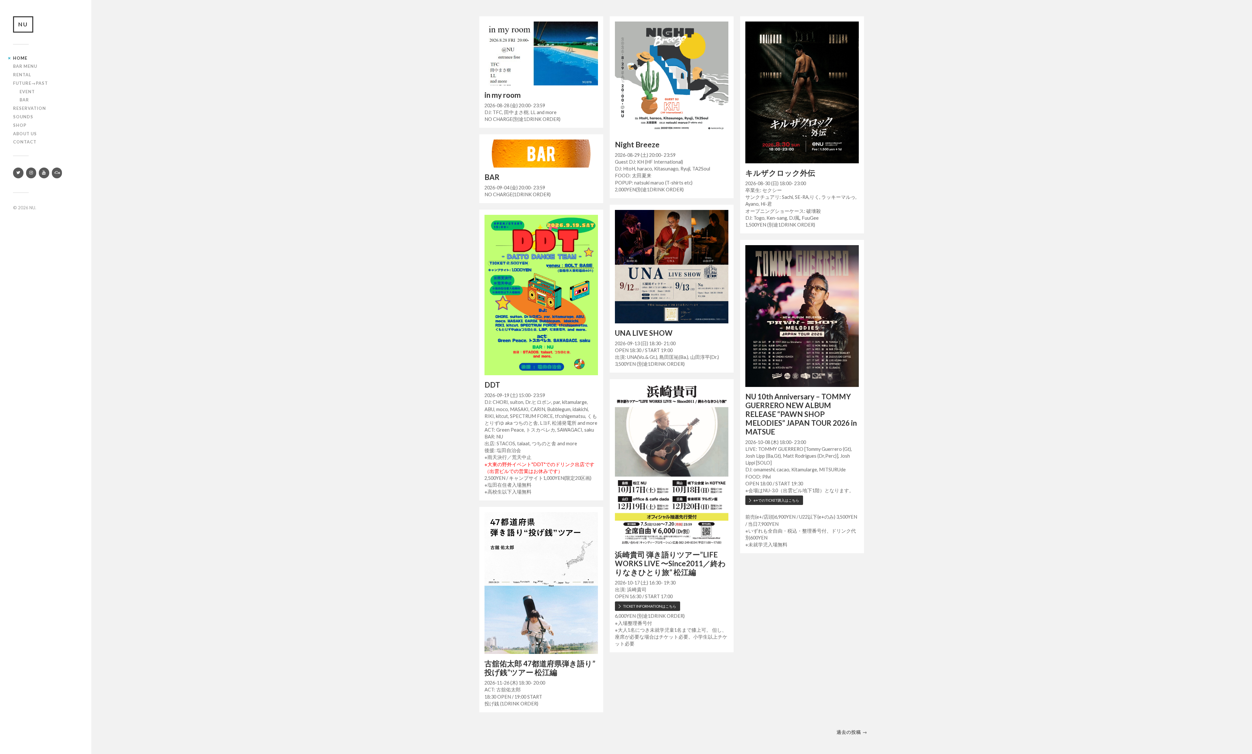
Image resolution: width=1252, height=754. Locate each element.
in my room (502, 95)
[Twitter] (18, 173)
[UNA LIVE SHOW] (671, 266)
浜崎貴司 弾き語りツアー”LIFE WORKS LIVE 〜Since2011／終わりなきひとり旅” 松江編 (670, 563)
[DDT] (541, 295)
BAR (491, 177)
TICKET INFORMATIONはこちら (649, 606)
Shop (19, 125)
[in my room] (541, 53)
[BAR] (541, 154)
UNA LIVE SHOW (644, 333)
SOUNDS (23, 116)
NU (23, 24)
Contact (25, 141)
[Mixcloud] (57, 173)
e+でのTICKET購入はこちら (776, 500)
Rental (22, 74)
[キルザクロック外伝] (802, 92)
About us (25, 133)
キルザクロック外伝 (780, 173)
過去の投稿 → (852, 732)
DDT (492, 384)
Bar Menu (25, 66)
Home (20, 58)
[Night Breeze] (671, 78)
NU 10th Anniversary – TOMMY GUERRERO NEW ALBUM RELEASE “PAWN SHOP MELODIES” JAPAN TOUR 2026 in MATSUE (801, 414)
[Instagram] (31, 173)
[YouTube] (44, 173)
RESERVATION (29, 108)
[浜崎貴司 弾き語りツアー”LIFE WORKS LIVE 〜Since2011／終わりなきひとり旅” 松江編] (671, 464)
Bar (24, 99)
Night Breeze (637, 144)
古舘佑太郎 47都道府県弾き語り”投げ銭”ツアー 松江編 (539, 668)
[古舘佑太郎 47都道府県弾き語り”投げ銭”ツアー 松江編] (541, 583)
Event (27, 91)
